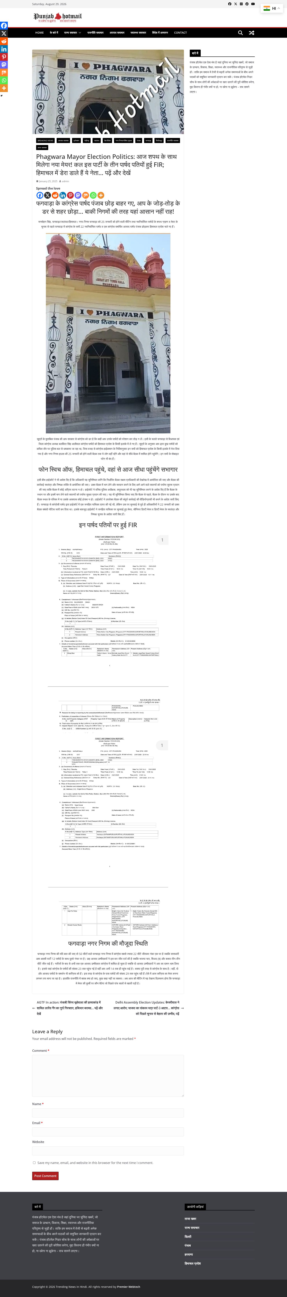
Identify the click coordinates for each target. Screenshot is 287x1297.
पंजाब (139, 140)
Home (39, 32)
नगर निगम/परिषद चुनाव (124, 140)
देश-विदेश (107, 140)
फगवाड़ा (148, 140)
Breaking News (45, 140)
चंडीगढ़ (86, 140)
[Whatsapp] (93, 195)
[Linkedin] (62, 195)
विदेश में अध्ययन (160, 32)
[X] (47, 195)
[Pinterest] (70, 195)
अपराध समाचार (117, 32)
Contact (180, 32)
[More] (100, 195)
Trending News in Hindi (71, 1287)
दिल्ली (188, 1236)
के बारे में (54, 32)
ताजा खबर (190, 1218)
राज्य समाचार (70, 32)
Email (37, 1123)
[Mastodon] (78, 195)
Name (38, 1104)
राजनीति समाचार (95, 32)
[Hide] (1, 95)
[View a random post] (252, 33)
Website (38, 1142)
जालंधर (96, 140)
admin (65, 181)
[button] (79, 32)
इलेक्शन (76, 140)
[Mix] (85, 195)
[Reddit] (55, 195)
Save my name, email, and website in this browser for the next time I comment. (95, 1163)
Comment (40, 1050)
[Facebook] (40, 195)
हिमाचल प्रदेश (193, 1263)
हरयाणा (189, 1254)
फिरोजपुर (159, 140)
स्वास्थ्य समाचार (138, 32)
